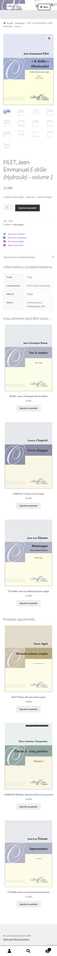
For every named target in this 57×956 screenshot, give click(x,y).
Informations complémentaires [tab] (19, 257)
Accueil (10, 23)
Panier (44, 948)
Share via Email (15, 245)
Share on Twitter (16, 234)
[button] (49, 38)
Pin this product (16, 241)
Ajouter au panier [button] (28, 408)
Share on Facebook (17, 237)
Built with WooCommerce (16, 939)
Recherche (28, 951)
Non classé (20, 23)
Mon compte (9, 951)
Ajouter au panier (27, 207)
